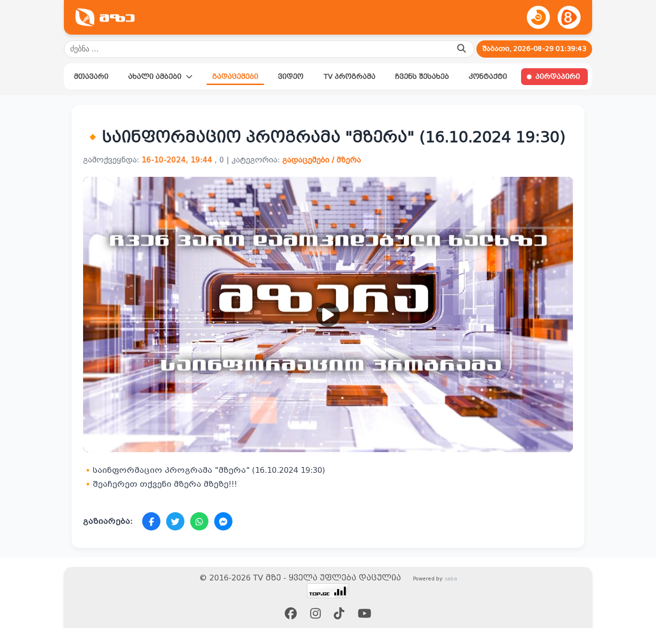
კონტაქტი (488, 76)
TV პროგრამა (350, 76)
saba (451, 578)
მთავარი (91, 76)
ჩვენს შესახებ (422, 76)
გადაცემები (235, 76)
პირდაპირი (557, 76)
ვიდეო (291, 76)
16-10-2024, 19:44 (177, 160)
